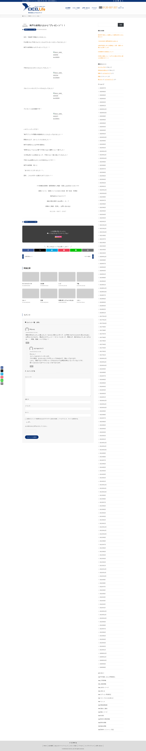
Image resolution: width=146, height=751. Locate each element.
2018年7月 (103, 295)
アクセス (80, 745)
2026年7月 (103, 88)
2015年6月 (103, 421)
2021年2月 (103, 253)
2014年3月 (103, 474)
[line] (118, 1)
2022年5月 (103, 207)
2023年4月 (103, 179)
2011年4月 (103, 597)
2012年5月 (103, 551)
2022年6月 (103, 204)
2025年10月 (103, 112)
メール (27, 406)
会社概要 (50, 745)
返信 (27, 342)
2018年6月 (103, 298)
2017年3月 (103, 348)
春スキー (100, 79)
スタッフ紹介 (73, 745)
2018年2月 (103, 309)
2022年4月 (103, 211)
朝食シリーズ (103, 712)
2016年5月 (103, 383)
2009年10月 (103, 660)
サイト (27, 412)
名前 (27, 399)
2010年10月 (103, 618)
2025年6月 (103, 119)
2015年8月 (103, 414)
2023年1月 (103, 186)
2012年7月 (103, 544)
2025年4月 (103, 126)
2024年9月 (103, 140)
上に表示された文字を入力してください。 (36, 426)
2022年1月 (103, 221)
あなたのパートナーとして (61, 745)
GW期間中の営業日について (105, 51)
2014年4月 (103, 470)
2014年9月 (103, 453)
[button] (28, 250)
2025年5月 (103, 123)
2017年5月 (103, 341)
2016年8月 (103, 372)
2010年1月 (103, 649)
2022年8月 (103, 197)
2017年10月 (103, 323)
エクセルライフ (106, 73)
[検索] (122, 1)
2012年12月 (103, 527)
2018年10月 (103, 291)
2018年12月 (103, 288)
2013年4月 (103, 513)
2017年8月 (103, 330)
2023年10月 (103, 158)
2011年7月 (103, 586)
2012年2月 (103, 562)
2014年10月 (103, 449)
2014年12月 (103, 442)
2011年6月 (103, 590)
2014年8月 (103, 456)
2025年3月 (103, 130)
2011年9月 (103, 579)
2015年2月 (103, 435)
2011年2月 (103, 604)
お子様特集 (103, 680)
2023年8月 (103, 165)
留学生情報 (103, 722)
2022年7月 (103, 200)
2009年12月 (103, 653)
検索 (121, 24)
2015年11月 (103, 404)
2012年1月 (103, 565)
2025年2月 (103, 133)
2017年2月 (103, 351)
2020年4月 (103, 267)
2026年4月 (103, 98)
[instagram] (116, 1)
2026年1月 (103, 105)
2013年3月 (103, 516)
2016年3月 (103, 390)
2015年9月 (103, 411)
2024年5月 (103, 144)
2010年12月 (103, 611)
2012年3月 (103, 558)
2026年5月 (103, 95)
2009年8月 (103, 667)
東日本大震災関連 (105, 719)
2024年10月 (103, 137)
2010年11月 (103, 614)
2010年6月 (103, 632)
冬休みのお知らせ (103, 70)
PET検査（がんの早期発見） (108, 677)
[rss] (120, 1)
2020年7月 (103, 263)
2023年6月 (103, 172)
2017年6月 (103, 337)
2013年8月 (103, 499)
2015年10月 (103, 407)
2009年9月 (103, 664)
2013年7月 (103, 502)
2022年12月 (103, 190)
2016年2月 (103, 393)
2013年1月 (103, 523)
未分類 (102, 715)
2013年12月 (103, 484)
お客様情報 (103, 684)
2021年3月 (103, 249)
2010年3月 (103, 642)
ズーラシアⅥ (101, 67)
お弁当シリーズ (104, 687)
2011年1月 (103, 607)
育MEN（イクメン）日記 (30, 29)
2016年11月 (103, 362)
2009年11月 (103, 657)
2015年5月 (103, 425)
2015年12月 (103, 400)
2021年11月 (103, 228)
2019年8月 (103, 277)
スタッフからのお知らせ (106, 698)
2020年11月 (103, 256)
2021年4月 (103, 246)
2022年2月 (103, 218)
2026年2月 (103, 102)
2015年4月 (103, 428)
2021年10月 (103, 232)
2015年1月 (103, 439)
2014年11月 (103, 446)
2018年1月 (103, 312)
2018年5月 (103, 302)
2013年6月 (103, 506)
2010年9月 (103, 621)
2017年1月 (103, 355)
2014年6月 (103, 463)
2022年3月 (103, 214)
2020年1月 (103, 274)
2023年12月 (103, 151)
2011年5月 (103, 593)
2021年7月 (103, 239)
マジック (102, 701)
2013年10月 (103, 492)
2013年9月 (103, 495)
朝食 (99, 73)
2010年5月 (103, 635)
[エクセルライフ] (33, 8)
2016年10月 (103, 365)
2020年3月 (103, 270)
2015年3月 (103, 432)
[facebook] (114, 1)
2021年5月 (103, 242)
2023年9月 (103, 161)
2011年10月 (103, 576)
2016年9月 (103, 369)
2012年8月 (103, 541)
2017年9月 (103, 327)
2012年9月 (103, 537)
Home (45, 745)
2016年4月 (103, 386)
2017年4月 (103, 344)
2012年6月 (103, 548)
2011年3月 (103, 600)
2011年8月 (103, 583)
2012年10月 (103, 534)
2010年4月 (103, 639)
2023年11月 (103, 154)
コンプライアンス (89, 745)
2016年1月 (103, 397)
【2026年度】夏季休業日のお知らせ (108, 41)
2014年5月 (103, 467)
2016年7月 (103, 376)
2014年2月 (103, 477)
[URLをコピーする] (88, 250)
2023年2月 (103, 183)
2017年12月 (103, 316)
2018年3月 (103, 305)
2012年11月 (103, 530)
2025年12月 (103, 109)
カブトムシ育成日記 (105, 694)
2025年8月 (103, 116)
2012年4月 (103, 555)
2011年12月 (103, 569)
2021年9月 (103, 235)
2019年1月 (103, 284)
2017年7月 (103, 334)
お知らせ (102, 691)
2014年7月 (103, 460)
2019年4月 (103, 281)
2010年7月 (103, 628)
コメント (28, 377)
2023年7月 (103, 168)
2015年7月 (103, 418)
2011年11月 (103, 572)
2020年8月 (103, 260)
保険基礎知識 (103, 705)
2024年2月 (103, 147)
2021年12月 (103, 225)
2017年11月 (103, 320)
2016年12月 (103, 358)
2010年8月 (103, 625)
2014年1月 (103, 481)
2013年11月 (103, 488)
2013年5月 (103, 509)
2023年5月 (103, 176)
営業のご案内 (103, 708)
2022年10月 (103, 193)
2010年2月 (103, 646)
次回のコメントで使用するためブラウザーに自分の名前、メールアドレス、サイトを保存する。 (53, 418)
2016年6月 (103, 379)
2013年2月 (103, 520)
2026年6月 (103, 91)
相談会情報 (103, 726)
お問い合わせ (99, 745)
